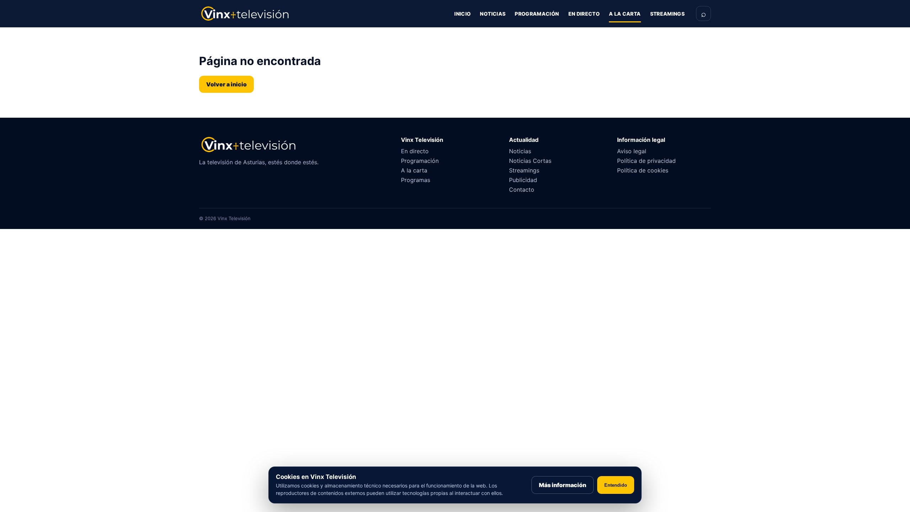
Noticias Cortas (530, 160)
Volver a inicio (226, 84)
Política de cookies (642, 170)
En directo (584, 14)
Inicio (462, 14)
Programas (415, 179)
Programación (537, 14)
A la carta (625, 14)
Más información (562, 485)
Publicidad (523, 179)
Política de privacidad (646, 160)
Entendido (615, 485)
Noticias (492, 14)
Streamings (667, 14)
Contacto (521, 189)
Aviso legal (631, 151)
